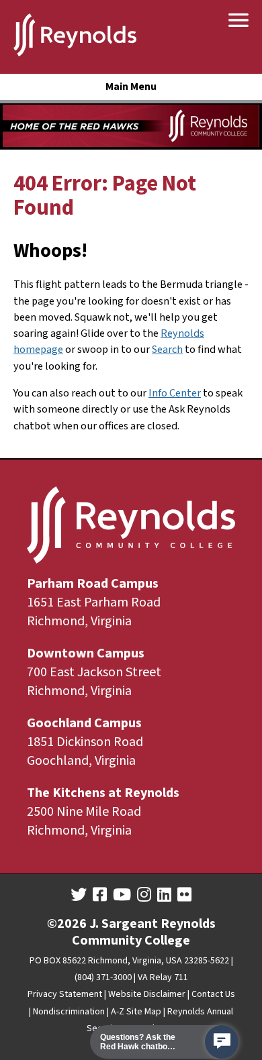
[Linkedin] (164, 895)
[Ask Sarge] (221, 1042)
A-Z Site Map (136, 1011)
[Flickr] (184, 895)
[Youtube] (122, 895)
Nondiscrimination (69, 1011)
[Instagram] (144, 895)
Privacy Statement (65, 994)
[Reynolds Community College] (75, 37)
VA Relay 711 (163, 977)
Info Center (174, 393)
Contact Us (213, 994)
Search (167, 349)
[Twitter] (79, 895)
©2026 (67, 923)
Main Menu (131, 86)
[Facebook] (100, 895)
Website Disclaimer (146, 994)
